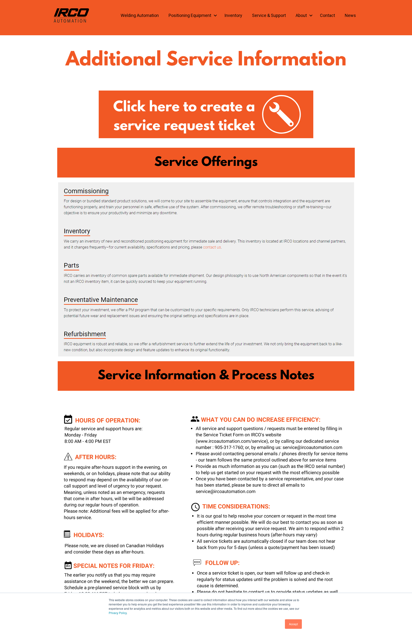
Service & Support (269, 15)
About (301, 15)
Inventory (233, 15)
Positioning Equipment (190, 15)
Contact (327, 15)
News (350, 15)
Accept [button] (293, 624)
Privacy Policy (118, 613)
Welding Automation (140, 15)
